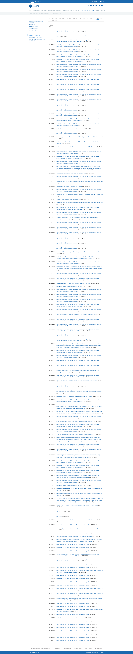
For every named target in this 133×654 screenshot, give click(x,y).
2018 (77, 18)
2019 (74, 18)
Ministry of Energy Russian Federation (40, 648)
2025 (53, 18)
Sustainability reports (33, 26)
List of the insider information (35, 42)
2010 (49, 20)
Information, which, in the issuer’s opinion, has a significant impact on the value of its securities (79, 181)
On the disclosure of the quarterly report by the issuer (69, 128)
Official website (32, 13)
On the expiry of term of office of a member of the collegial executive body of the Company (78, 136)
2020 (70, 18)
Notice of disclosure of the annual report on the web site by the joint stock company (76, 380)
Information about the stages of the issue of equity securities (71, 173)
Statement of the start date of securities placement (68, 199)
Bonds (30, 44)
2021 (67, 18)
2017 (81, 18)
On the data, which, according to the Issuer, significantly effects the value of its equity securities (79, 528)
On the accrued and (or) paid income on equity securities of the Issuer (73, 283)
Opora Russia (88, 648)
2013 (94, 18)
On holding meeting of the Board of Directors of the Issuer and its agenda (74, 536)
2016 (84, 18)
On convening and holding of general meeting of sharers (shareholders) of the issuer (77, 505)
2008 (56, 20)
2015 (87, 18)
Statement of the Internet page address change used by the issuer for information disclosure (78, 251)
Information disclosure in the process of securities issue (37, 40)
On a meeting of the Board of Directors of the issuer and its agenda (72, 627)
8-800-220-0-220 (96, 6)
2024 (56, 18)
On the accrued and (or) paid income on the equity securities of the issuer (74, 396)
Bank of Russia (78, 648)
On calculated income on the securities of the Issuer (69, 186)
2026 (49, 18)
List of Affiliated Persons (34, 30)
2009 (53, 20)
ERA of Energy (98, 648)
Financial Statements (33, 28)
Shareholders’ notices (33, 47)
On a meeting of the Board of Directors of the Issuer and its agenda (72, 524)
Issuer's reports (32, 33)
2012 (60, 13)
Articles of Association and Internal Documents (36, 22)
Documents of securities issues (35, 37)
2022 (63, 18)
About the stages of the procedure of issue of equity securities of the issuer (74, 421)
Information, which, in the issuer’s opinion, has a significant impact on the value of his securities (79, 194)
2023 (60, 18)
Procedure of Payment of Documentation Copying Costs (37, 18)
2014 (91, 18)
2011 (101, 18)
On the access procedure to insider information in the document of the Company (76, 146)
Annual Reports (32, 24)
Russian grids (57, 648)
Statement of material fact (52, 13)
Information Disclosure (41, 13)
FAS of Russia (67, 648)
